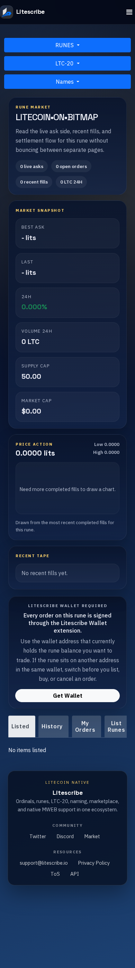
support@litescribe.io (44, 863)
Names (65, 81)
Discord (65, 836)
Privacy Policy (94, 863)
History (52, 726)
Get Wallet (67, 695)
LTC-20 (65, 63)
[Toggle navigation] (129, 12)
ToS (55, 874)
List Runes (116, 726)
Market (92, 836)
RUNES (65, 45)
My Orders (85, 726)
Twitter (37, 836)
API (74, 874)
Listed (20, 726)
